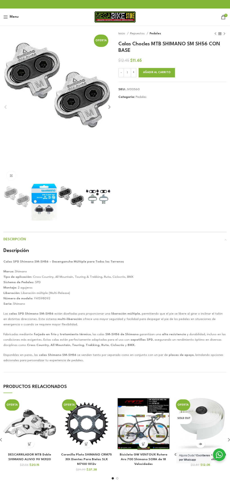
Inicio (122, 33)
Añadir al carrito (156, 72)
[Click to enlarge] (11, 175)
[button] (29, 444)
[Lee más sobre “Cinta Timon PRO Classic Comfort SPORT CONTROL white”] (200, 444)
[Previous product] (215, 33)
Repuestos (138, 33)
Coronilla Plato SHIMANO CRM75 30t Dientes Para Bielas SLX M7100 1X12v (86, 459)
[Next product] (224, 33)
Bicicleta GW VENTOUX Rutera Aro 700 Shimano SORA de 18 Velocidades (143, 459)
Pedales (155, 33)
